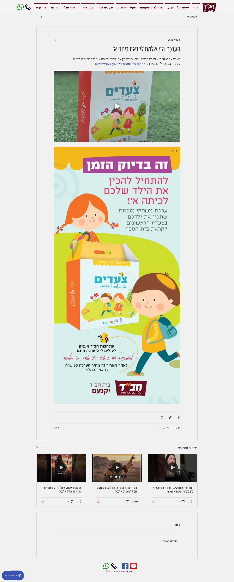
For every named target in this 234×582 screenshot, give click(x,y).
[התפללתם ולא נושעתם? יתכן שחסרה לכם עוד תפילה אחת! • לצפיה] (61, 468)
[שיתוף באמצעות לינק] (170, 417)
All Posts (192, 16)
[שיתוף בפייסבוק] (178, 417)
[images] (106, 566)
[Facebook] (125, 566)
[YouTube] (133, 566)
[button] (40, 16)
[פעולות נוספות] (56, 40)
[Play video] (117, 106)
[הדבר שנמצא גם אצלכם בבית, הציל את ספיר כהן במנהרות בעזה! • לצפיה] (172, 468)
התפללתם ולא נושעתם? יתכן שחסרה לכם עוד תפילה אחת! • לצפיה (63, 489)
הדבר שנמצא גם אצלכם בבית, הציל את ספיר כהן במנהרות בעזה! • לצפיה (172, 489)
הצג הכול (40, 447)
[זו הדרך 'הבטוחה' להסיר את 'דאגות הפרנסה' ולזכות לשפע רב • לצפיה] (117, 468)
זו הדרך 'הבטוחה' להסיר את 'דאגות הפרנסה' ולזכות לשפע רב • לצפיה (117, 489)
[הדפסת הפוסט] (162, 417)
